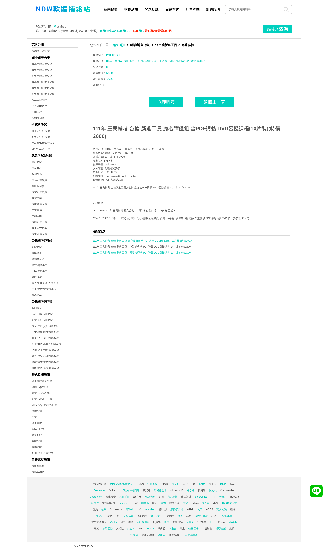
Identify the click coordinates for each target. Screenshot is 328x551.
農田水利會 (38, 186)
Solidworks (201, 496)
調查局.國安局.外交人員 (45, 283)
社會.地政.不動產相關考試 (46, 344)
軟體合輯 (37, 411)
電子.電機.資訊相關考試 (45, 326)
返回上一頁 (214, 102)
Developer (99, 490)
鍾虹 (232, 509)
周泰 (200, 509)
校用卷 (202, 490)
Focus (221, 522)
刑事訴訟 (142, 515)
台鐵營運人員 (39, 204)
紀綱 (231, 528)
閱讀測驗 (178, 522)
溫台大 (190, 522)
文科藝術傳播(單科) (43, 143)
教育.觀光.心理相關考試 (45, 356)
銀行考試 (37, 162)
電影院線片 (38, 472)
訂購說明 (213, 9)
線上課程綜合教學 (42, 381)
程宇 (213, 496)
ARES (209, 509)
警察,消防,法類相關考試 (45, 362)
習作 (139, 509)
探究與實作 (108, 503)
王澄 (135, 503)
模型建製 (221, 528)
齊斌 (96, 528)
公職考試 (37, 247)
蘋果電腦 (37, 423)
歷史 (95, 509)
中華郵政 (37, 168)
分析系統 (152, 483)
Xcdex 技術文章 (41, 50)
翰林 (232, 483)
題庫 (161, 496)
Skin (140, 528)
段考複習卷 (160, 490)
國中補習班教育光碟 (43, 88)
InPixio (190, 509)
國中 (166, 522)
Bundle (164, 483)
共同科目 (37, 308)
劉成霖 (134, 534)
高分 (212, 522)
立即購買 (166, 102)
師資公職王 (175, 534)
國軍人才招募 (39, 228)
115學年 (137, 496)
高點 (188, 515)
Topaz (223, 483)
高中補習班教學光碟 (43, 93)
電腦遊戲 (37, 447)
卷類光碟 (128, 515)
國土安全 (111, 496)
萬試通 (147, 490)
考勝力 (223, 496)
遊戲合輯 (37, 441)
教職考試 (37, 277)
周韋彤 (145, 503)
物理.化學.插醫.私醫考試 (45, 350)
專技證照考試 (39, 265)
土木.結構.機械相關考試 (45, 332)
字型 (34, 417)
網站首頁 (119, 45)
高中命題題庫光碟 (42, 76)
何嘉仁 (95, 503)
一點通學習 (226, 515)
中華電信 (37, 210)
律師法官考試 (39, 271)
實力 (163, 503)
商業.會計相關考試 (42, 320)
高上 (182, 528)
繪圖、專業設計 (41, 387)
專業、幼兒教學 (41, 393)
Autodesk (150, 509)
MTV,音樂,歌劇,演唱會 (44, 405)
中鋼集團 (37, 216)
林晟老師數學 (39, 105)
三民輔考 (169, 515)
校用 (103, 509)
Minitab (233, 522)
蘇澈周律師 (147, 534)
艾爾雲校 (37, 111)
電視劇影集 (38, 466)
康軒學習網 (176, 509)
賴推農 (172, 528)
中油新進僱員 (39, 180)
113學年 (201, 522)
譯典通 (161, 528)
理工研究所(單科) (41, 131)
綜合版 (190, 490)
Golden (113, 490)
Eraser (150, 528)
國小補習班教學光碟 (43, 82)
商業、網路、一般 (42, 399)
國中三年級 (126, 522)
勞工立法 (155, 515)
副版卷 (161, 534)
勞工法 (212, 483)
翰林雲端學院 (39, 99)
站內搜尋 (111, 9)
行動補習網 (38, 117)
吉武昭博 (172, 496)
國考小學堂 (201, 515)
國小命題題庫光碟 (42, 64)
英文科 (176, 483)
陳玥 (154, 503)
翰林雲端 (193, 528)
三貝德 (140, 483)
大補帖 (120, 528)
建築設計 (186, 496)
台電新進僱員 (39, 192)
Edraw (195, 503)
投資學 (157, 522)
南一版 (163, 509)
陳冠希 (206, 503)
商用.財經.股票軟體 (42, 453)
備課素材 (150, 496)
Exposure (123, 503)
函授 (215, 503)
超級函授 (107, 528)
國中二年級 (189, 483)
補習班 (99, 515)
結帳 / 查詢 (277, 28)
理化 (213, 515)
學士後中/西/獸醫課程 (44, 289)
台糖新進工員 (39, 222)
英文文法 (221, 509)
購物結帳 (131, 9)
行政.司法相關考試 (42, 314)
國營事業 (37, 198)
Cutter (113, 522)
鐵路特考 (37, 253)
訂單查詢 (193, 9)
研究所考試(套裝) (41, 149)
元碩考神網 (99, 483)
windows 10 (176, 490)
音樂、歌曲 (38, 429)
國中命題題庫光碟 (42, 70)
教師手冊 (124, 496)
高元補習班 (191, 534)
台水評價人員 (39, 234)
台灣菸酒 (37, 174)
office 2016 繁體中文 (121, 483)
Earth (202, 483)
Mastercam (95, 496)
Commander (227, 490)
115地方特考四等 (129, 490)
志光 (185, 503)
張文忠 (213, 490)
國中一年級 (113, 515)
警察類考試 (38, 259)
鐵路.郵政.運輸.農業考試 (45, 368)
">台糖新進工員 (166, 45)
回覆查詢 (172, 9)
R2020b (234, 496)
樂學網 (129, 509)
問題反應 (152, 9)
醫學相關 (37, 435)
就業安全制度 (99, 522)
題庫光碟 (174, 503)
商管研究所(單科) (41, 137)
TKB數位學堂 (229, 503)
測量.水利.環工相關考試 (45, 338)
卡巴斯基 (207, 528)
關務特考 (37, 295)
